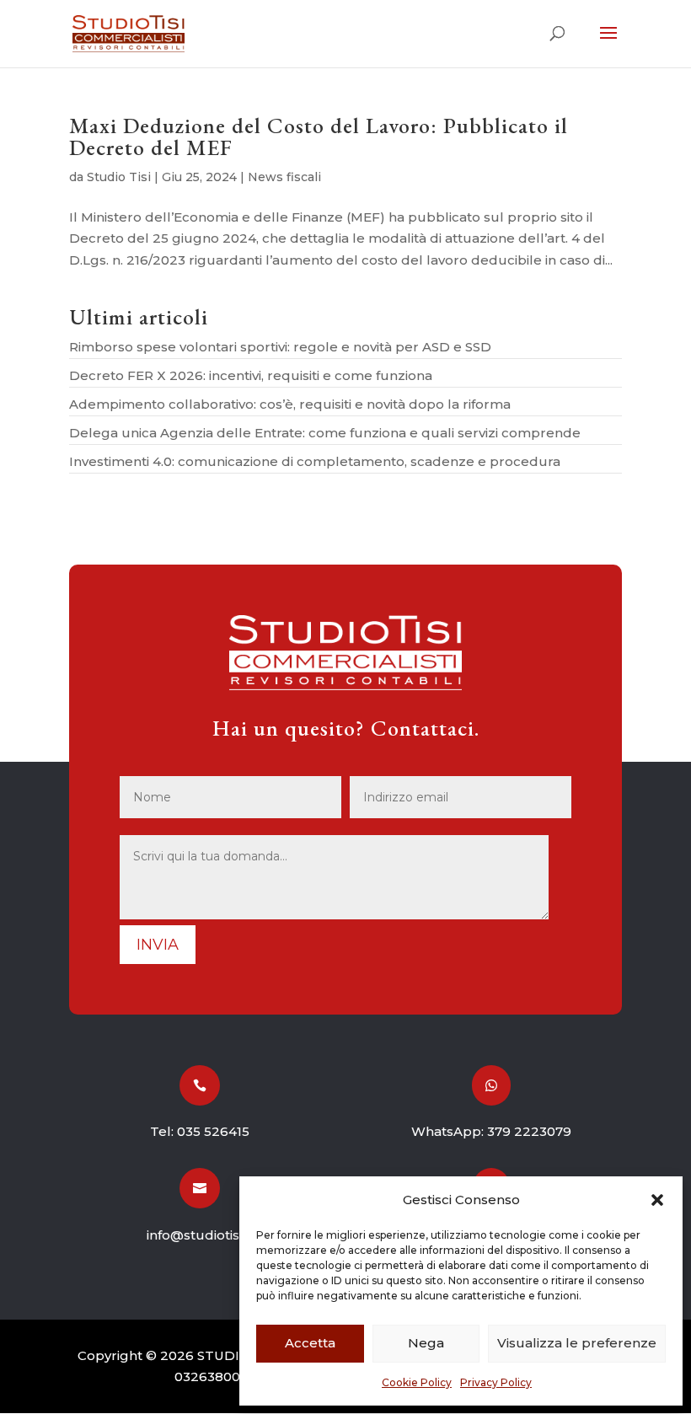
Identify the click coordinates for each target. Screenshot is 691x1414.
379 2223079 (529, 1131)
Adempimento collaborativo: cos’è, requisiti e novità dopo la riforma (290, 404)
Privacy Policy (496, 1382)
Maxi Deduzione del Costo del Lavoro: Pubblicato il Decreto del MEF (318, 136)
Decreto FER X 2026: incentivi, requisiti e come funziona (250, 375)
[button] (657, 1200)
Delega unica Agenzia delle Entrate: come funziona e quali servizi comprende (325, 433)
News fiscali (284, 177)
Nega (426, 1343)
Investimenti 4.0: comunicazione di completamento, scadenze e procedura (314, 461)
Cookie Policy (417, 1382)
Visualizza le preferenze (576, 1343)
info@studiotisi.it (199, 1235)
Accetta (310, 1343)
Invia (158, 944)
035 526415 (213, 1131)
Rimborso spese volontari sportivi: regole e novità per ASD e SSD (280, 347)
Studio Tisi (119, 177)
